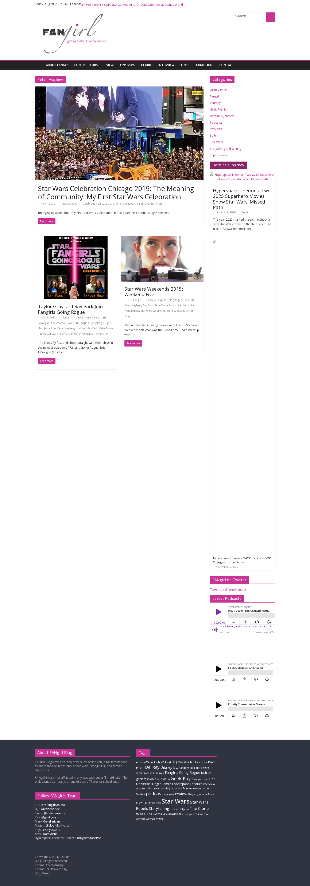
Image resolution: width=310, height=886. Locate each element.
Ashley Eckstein (163, 762)
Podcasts (216, 122)
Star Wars (156, 203)
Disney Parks (219, 90)
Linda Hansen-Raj (159, 788)
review (181, 794)
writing (159, 818)
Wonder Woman (145, 818)
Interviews (167, 65)
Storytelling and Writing (225, 149)
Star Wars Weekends (80, 334)
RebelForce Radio (165, 305)
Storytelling (159, 808)
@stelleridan (51, 821)
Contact (226, 65)
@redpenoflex (49, 809)
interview (209, 784)
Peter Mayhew (124, 203)
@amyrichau (50, 834)
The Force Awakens (162, 814)
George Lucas (199, 779)
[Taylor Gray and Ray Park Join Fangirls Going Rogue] (76, 238)
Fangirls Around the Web (150, 772)
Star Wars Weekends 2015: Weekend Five (153, 291)
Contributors (86, 65)
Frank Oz (189, 300)
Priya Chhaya (70, 203)
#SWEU (80, 317)
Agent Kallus (93, 317)
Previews (216, 129)
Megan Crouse (201, 788)
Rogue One (200, 794)
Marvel (187, 788)
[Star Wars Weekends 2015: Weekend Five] (162, 238)
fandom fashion (189, 767)
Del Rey (152, 767)
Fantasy (215, 103)
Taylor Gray (101, 334)
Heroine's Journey (222, 116)
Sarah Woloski (153, 802)
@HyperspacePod (89, 838)
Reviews (109, 65)
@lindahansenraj (55, 813)
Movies (140, 794)
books (194, 762)
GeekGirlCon (162, 779)
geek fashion (145, 779)
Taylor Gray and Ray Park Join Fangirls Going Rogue (70, 309)
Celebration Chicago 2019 (98, 203)
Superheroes (218, 155)
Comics (203, 762)
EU (176, 767)
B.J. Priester (181, 762)
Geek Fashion (219, 109)
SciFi (213, 136)
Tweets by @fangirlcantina (228, 589)
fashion (206, 773)
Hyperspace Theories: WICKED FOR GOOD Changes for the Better (242, 560)
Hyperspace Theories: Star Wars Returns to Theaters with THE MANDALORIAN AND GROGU (144, 4)
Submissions (204, 65)
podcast (81, 328)
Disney (151, 300)
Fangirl (66, 317)
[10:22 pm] (125, 300)
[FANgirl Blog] (39, 65)
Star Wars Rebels (57, 334)
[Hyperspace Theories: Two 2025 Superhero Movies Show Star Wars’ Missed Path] (242, 175)
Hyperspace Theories (136, 65)
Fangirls (204, 768)
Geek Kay (181, 778)
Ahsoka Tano (144, 762)
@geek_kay (49, 817)
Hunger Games (161, 784)
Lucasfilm (176, 788)
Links (185, 65)
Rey (190, 794)
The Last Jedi (186, 814)
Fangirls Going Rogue (92, 323)
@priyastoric (51, 830)
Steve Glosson (175, 311)
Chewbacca (58, 323)
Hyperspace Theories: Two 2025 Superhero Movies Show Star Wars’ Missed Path (242, 198)
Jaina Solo (50, 328)
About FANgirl (57, 65)
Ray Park (93, 328)
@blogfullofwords (58, 825)
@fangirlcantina (54, 805)
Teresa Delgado (179, 808)
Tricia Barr (202, 814)
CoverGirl (72, 323)
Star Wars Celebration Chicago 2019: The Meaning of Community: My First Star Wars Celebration (116, 192)
